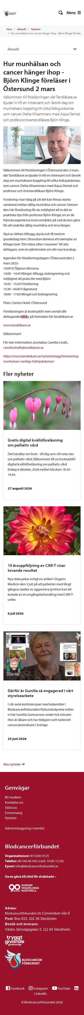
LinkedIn (40, 993)
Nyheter (35, 29)
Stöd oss (11, 807)
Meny (72, 12)
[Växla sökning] (61, 12)
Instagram (40, 988)
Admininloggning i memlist (24, 828)
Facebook (18, 988)
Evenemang (13, 812)
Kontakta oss (14, 802)
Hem (9, 29)
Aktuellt (21, 29)
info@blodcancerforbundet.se (36, 866)
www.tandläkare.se (17, 325)
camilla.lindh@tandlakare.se (23, 347)
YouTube (64, 988)
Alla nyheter (12, 764)
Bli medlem (13, 797)
